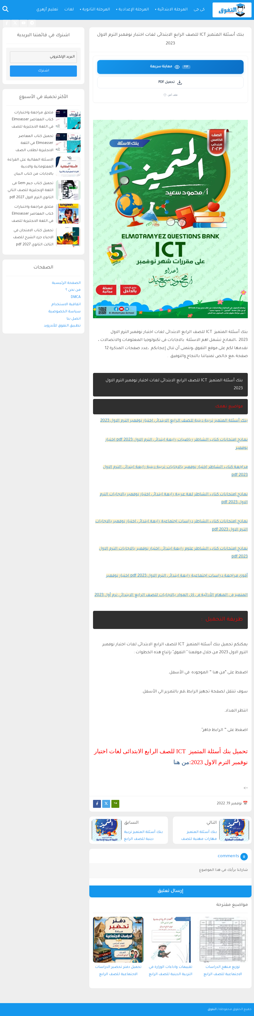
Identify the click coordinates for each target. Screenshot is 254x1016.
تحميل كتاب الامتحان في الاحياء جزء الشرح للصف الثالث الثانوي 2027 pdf (33, 238)
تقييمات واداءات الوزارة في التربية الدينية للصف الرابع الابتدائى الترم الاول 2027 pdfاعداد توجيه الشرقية (170, 972)
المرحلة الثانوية (96, 10)
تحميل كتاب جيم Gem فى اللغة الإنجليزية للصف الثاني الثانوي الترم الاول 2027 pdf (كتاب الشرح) (30, 191)
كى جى (199, 10)
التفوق (212, 1009)
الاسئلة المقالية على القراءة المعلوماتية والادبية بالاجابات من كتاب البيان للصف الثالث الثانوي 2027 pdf (30, 168)
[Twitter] (106, 804)
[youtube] (23, 23)
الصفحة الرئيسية (66, 283)
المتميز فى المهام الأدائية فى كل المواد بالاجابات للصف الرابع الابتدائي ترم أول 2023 (171, 595)
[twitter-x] (15, 23)
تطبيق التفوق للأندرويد (62, 326)
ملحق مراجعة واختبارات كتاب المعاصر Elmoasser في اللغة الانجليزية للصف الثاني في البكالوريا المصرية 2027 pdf (31, 121)
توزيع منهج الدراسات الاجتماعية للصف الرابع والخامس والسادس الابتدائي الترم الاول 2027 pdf (222, 972)
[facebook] (6, 23)
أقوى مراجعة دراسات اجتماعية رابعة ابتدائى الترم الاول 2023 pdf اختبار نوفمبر (177, 576)
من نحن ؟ (73, 290)
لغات (69, 10)
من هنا (181, 762)
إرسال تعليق (170, 891)
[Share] (115, 804)
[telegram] (32, 23)
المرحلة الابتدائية (173, 10)
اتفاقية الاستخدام (66, 305)
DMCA (76, 297)
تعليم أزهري (47, 10)
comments (228, 856)
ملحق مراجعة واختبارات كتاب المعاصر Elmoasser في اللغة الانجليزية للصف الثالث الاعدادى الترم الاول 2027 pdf (32, 215)
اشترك (43, 71)
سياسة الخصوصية (64, 312)
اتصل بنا (73, 319)
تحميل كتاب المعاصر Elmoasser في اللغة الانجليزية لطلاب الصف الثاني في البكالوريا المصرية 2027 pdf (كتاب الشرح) (31, 144)
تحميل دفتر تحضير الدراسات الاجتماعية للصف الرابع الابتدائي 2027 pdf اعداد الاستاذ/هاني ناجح (118, 972)
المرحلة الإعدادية (134, 10)
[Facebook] (97, 804)
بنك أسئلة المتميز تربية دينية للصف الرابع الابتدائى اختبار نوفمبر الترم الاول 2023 (174, 421)
